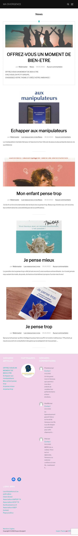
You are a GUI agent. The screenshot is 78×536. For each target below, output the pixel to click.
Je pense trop (39, 326)
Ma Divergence (12, 4)
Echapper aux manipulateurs (39, 130)
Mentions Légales (9, 529)
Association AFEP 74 (11, 502)
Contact (47, 371)
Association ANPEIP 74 (12, 499)
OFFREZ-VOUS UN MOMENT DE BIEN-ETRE (10, 370)
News (32, 67)
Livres (35, 137)
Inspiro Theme (60, 531)
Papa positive (8, 513)
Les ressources (27, 137)
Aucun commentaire (54, 67)
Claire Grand (7, 497)
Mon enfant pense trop (38, 193)
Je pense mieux (39, 260)
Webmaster (23, 67)
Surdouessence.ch (10, 505)
